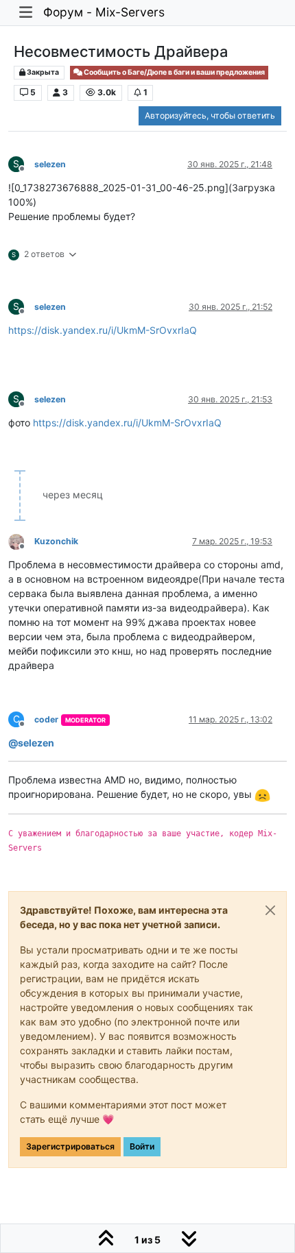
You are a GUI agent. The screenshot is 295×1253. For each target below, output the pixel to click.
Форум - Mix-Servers (104, 12)
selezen (50, 164)
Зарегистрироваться (70, 1146)
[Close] (270, 910)
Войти (142, 1146)
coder (46, 719)
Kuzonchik (56, 541)
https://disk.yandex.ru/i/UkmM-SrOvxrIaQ (102, 330)
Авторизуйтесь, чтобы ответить (210, 115)
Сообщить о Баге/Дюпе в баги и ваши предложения (173, 72)
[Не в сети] (21, 540)
